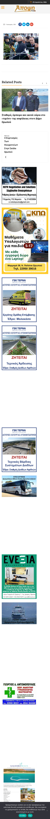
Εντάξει (22, 815)
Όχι (30, 815)
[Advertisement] (25, 399)
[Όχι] (47, 810)
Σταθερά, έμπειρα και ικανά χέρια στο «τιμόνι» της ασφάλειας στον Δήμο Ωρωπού (23, 118)
